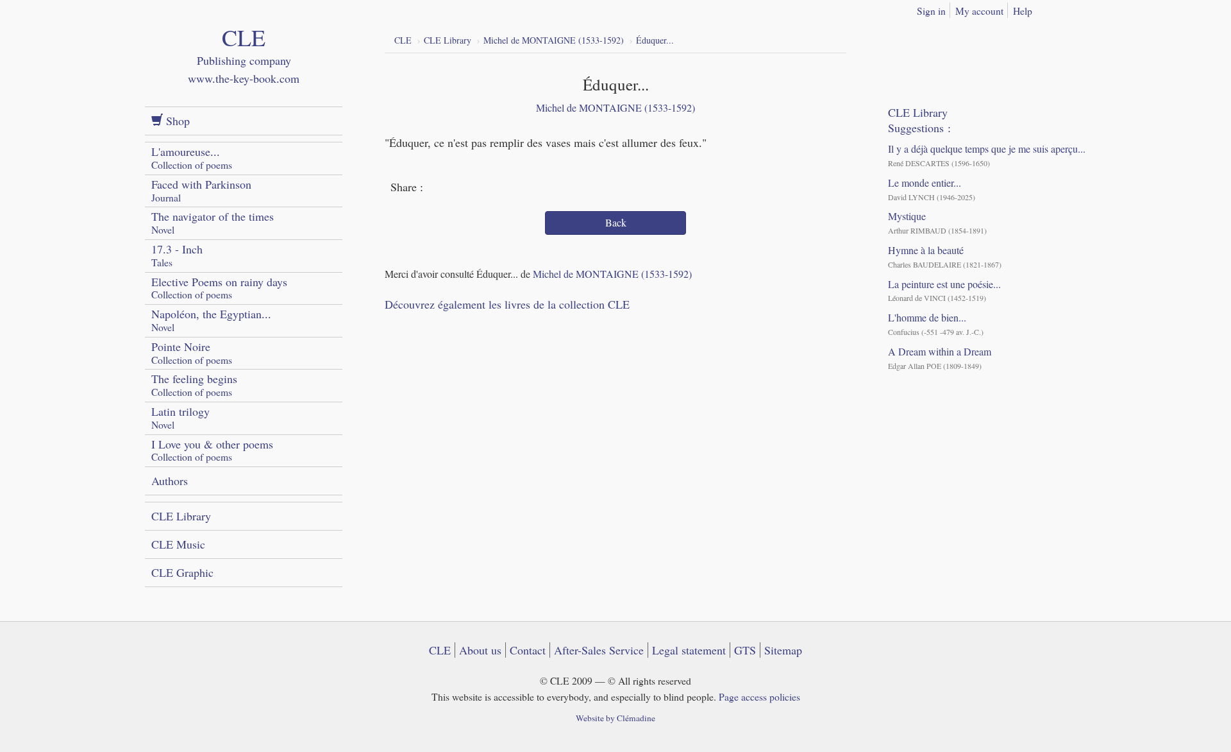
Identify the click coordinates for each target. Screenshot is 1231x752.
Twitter (460, 188)
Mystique (907, 216)
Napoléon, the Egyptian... (211, 320)
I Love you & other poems (212, 450)
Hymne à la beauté (926, 250)
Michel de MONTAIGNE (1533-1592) (615, 107)
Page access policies (759, 696)
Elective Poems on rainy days (219, 288)
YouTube (927, 38)
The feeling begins (194, 384)
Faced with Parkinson (201, 190)
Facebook (436, 188)
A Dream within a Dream (939, 351)
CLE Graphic (182, 572)
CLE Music (178, 544)
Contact (528, 650)
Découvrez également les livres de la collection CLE (507, 304)
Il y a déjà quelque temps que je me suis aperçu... (986, 148)
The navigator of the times (212, 222)
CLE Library (181, 516)
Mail (484, 188)
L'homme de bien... (927, 317)
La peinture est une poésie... (944, 284)
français (1058, 8)
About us (480, 650)
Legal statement (689, 650)
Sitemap (783, 650)
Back (615, 222)
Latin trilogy (180, 417)
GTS (745, 650)
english (1079, 8)
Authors (169, 480)
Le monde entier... (924, 182)
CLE (440, 650)
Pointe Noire (191, 352)
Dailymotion (951, 38)
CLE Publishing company (244, 67)
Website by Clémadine (615, 718)
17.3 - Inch (177, 255)
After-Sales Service (599, 650)
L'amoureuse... (191, 157)
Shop (176, 120)
